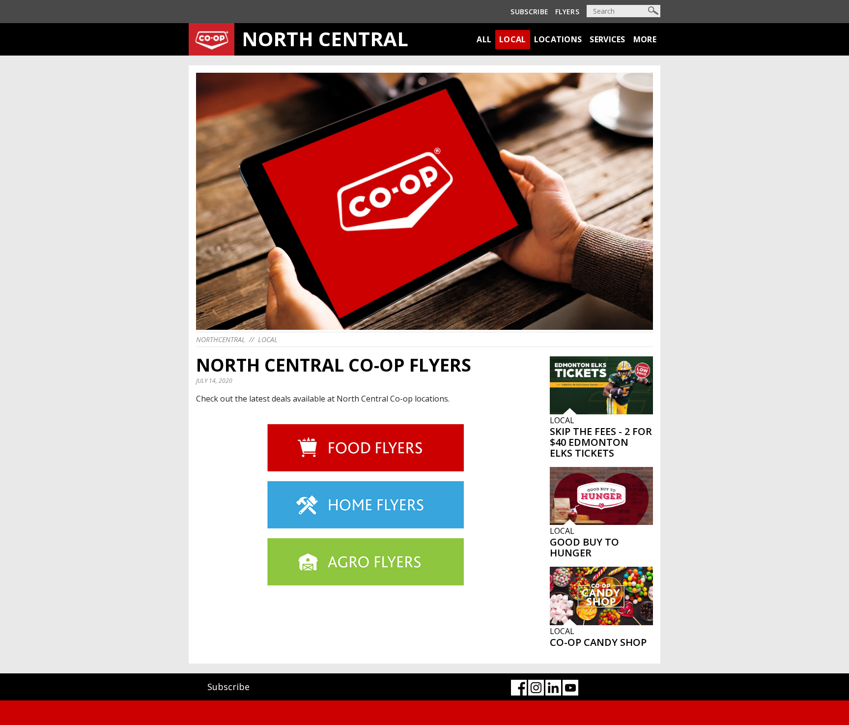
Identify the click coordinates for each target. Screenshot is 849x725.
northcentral (220, 339)
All (484, 39)
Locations (558, 39)
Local (512, 39)
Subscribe (529, 11)
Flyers (567, 11)
